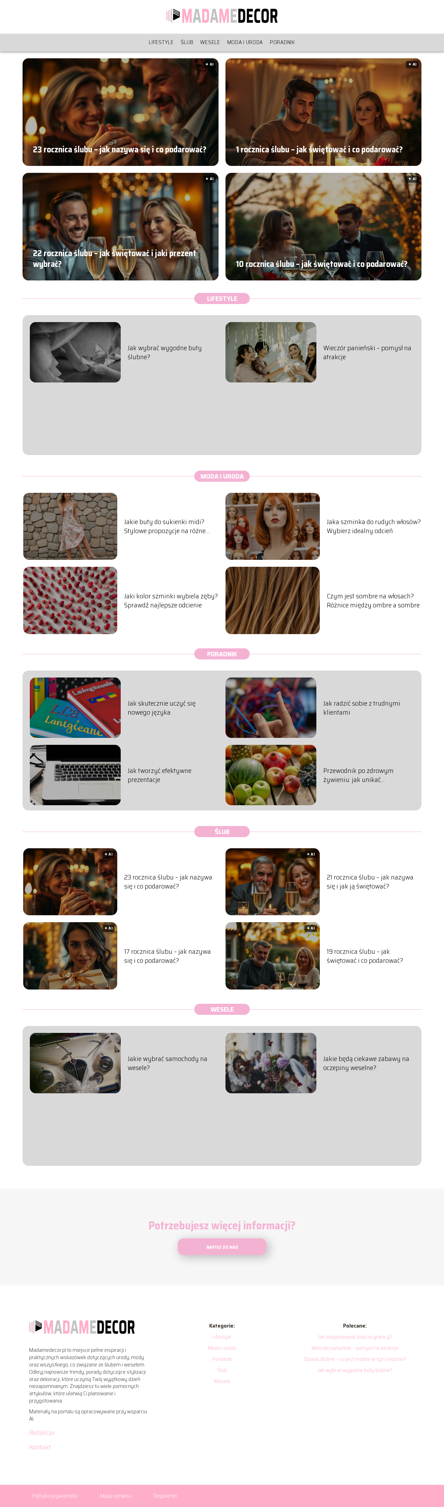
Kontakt (40, 1446)
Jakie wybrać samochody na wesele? (167, 1063)
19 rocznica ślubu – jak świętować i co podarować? (365, 956)
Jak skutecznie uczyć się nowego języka (162, 708)
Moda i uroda (245, 42)
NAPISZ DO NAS (222, 1247)
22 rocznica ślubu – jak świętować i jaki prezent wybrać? (114, 258)
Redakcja (41, 1432)
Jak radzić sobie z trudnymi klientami (361, 708)
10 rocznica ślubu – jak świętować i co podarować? (322, 264)
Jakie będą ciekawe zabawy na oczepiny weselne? (366, 1063)
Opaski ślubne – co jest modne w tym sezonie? (355, 1359)
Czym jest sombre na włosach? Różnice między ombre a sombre (373, 600)
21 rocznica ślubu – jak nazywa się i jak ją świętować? (370, 882)
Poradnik (282, 42)
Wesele (210, 42)
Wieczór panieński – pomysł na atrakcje (367, 352)
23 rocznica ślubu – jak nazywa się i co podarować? (119, 149)
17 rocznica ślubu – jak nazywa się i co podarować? (167, 956)
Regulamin (165, 1495)
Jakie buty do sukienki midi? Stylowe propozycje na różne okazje (165, 526)
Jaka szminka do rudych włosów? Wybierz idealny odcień (374, 526)
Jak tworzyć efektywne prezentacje (159, 775)
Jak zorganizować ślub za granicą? (355, 1336)
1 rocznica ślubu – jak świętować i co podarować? (319, 149)
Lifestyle (161, 42)
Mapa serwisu (115, 1495)
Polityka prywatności (55, 1495)
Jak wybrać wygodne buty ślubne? (165, 352)
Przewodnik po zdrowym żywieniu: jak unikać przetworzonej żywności (358, 775)
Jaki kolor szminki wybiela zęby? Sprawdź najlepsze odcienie (171, 600)
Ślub (187, 42)
